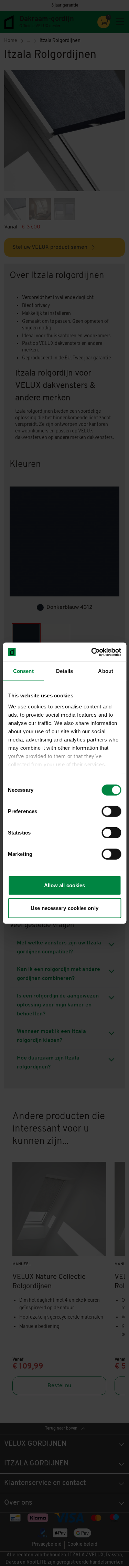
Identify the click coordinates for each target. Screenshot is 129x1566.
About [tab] (105, 671)
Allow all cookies (64, 885)
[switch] (111, 811)
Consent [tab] (23, 671)
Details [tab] (64, 671)
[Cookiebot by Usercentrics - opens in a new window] (92, 651)
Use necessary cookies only (64, 908)
